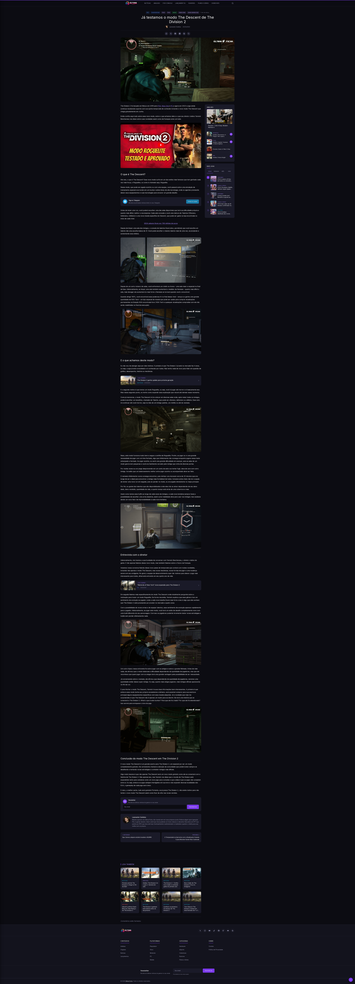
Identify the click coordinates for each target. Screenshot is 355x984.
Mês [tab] (223, 171)
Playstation (155, 12)
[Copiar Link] (188, 33)
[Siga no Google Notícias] (184, 33)
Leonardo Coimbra (175, 27)
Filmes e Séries (203, 3)
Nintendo (153, 953)
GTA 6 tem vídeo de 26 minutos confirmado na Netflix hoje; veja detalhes (224, 204)
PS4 (163, 12)
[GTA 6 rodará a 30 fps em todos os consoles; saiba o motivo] (213, 179)
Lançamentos (180, 3)
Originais (123, 949)
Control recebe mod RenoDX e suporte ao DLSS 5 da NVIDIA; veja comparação (224, 196)
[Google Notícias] (232, 930)
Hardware (182, 946)
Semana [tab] (216, 171)
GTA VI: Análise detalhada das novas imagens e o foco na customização (224, 213)
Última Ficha (128, 981)
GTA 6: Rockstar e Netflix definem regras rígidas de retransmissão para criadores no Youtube (225, 188)
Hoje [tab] (210, 171)
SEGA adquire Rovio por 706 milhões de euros (161, 223)
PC (148, 12)
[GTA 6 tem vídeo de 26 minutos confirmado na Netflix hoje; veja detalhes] (213, 204)
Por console (167, 3)
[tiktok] (214, 930)
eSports (181, 949)
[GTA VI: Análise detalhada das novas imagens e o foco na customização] (213, 212)
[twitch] (223, 930)
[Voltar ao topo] (351, 980)
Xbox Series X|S (193, 12)
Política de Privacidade (216, 949)
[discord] (228, 930)
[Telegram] (179, 33)
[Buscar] (232, 3)
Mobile (152, 960)
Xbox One (182, 12)
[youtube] (209, 930)
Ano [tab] (229, 171)
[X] (171, 33)
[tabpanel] (220, 195)
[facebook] (219, 930)
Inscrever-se (193, 807)
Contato (211, 946)
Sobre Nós (215, 3)
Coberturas (182, 953)
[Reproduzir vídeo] (161, 145)
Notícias (147, 3)
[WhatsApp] (166, 33)
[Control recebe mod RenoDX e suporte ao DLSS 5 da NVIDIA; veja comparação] (213, 195)
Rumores (192, 3)
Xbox (174, 12)
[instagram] (205, 930)
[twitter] (200, 930)
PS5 (169, 12)
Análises (157, 3)
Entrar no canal (192, 201)
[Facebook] (175, 33)
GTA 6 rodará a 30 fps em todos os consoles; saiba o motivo (224, 180)
